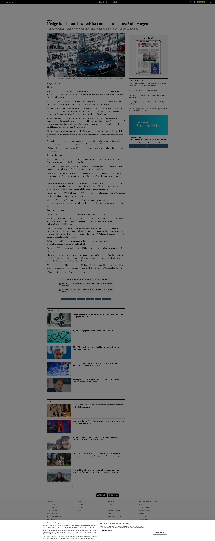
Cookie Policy (53, 533)
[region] (107, 530)
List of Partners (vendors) (106, 530)
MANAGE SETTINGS (159, 532)
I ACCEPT (160, 528)
